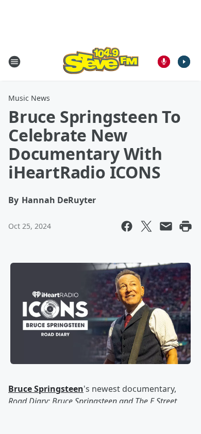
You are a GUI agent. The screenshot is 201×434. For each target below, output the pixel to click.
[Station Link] (100, 61)
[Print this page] (185, 226)
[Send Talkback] (164, 62)
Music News (29, 98)
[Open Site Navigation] (14, 62)
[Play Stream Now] (184, 62)
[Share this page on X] (146, 226)
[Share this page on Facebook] (127, 226)
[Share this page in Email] (166, 226)
